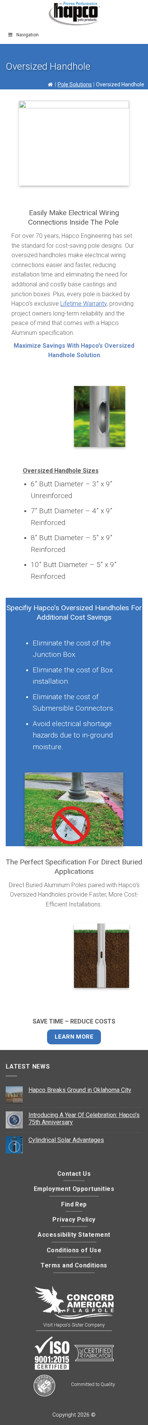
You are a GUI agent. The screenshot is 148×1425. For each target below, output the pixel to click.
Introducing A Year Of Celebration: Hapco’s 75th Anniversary (84, 1118)
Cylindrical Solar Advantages (66, 1140)
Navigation (27, 35)
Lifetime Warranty (83, 303)
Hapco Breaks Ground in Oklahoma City (79, 1090)
